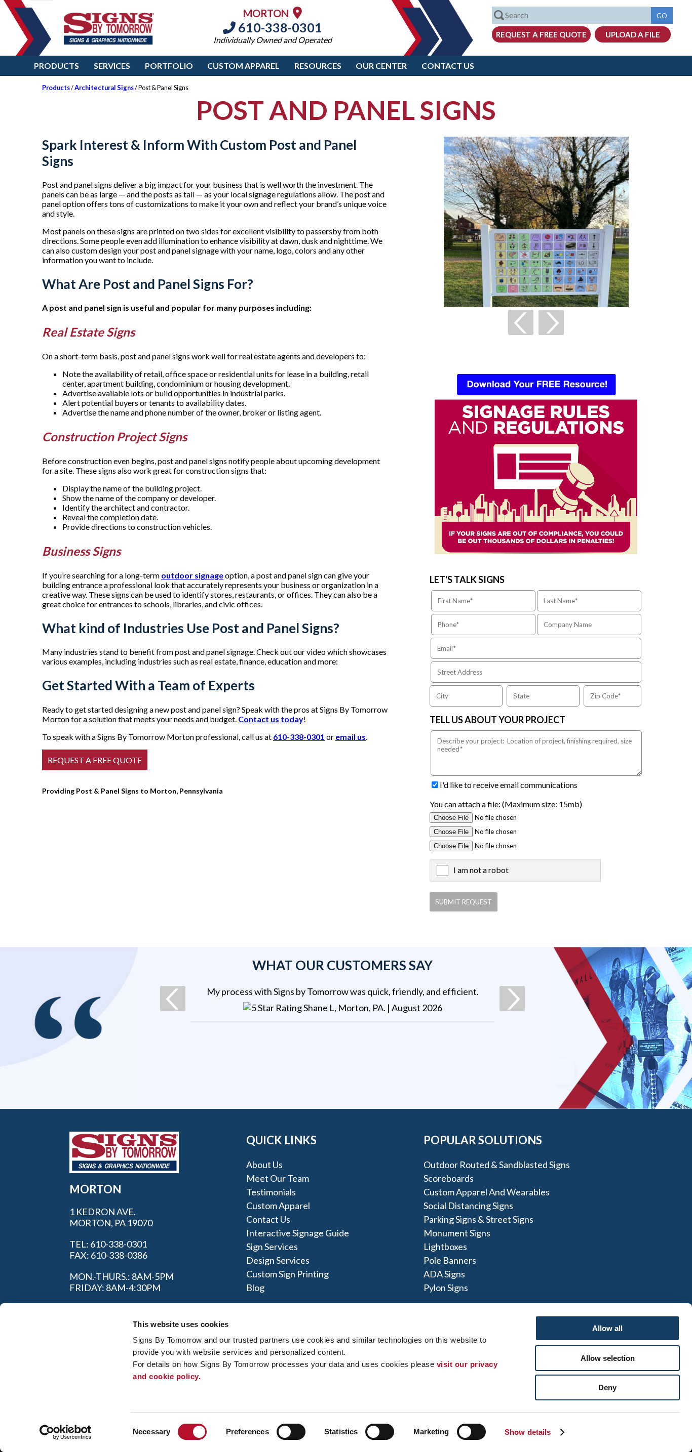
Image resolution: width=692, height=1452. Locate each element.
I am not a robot (481, 870)
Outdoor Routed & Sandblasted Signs (497, 1164)
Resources (317, 65)
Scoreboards (449, 1178)
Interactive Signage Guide (297, 1232)
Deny (607, 1387)
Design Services (278, 1260)
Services (112, 65)
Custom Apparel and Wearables (487, 1191)
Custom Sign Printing (287, 1273)
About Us (264, 1164)
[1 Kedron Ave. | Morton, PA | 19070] (297, 12)
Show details (528, 1432)
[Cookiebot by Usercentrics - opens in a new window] (65, 1432)
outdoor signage (192, 575)
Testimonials (271, 1191)
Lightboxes (445, 1246)
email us (350, 736)
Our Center (381, 65)
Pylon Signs (446, 1287)
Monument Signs (457, 1232)
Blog (255, 1287)
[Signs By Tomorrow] (109, 41)
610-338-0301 (279, 27)
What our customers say (342, 965)
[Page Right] (551, 322)
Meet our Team (277, 1178)
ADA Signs (444, 1273)
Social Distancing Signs (468, 1205)
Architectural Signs (104, 88)
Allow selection (608, 1358)
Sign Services (272, 1246)
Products (56, 65)
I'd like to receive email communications (509, 785)
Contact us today (270, 719)
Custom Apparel (243, 65)
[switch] (291, 1432)
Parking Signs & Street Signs (478, 1219)
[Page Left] (520, 322)
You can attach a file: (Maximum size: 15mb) (506, 804)
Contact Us (447, 65)
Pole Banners (450, 1260)
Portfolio (169, 65)
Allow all (607, 1328)
